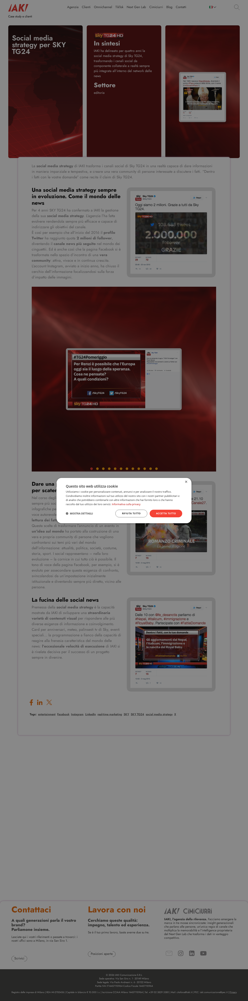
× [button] (186, 481)
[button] (79, 513)
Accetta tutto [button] (166, 513)
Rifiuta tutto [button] (131, 513)
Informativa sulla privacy (126, 504)
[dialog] (124, 500)
